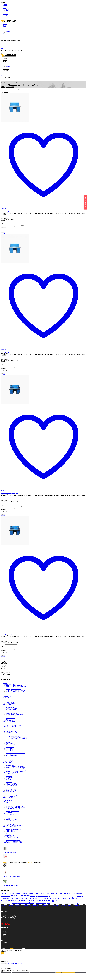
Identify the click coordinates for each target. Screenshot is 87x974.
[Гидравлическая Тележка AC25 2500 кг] (5, 857)
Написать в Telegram (6, 924)
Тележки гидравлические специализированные (16, 692)
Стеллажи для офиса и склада (12, 729)
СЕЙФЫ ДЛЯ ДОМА (10, 822)
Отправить (3, 227)
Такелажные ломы (10, 747)
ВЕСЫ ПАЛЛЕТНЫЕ (10, 830)
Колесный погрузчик (54, 893)
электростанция (4, 906)
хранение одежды (22, 905)
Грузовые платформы (10, 745)
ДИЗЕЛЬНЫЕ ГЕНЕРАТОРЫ (11, 796)
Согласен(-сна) (59, 972)
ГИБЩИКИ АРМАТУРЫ (11, 790)
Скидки (4, 935)
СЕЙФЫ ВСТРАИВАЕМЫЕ (11, 819)
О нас (4, 930)
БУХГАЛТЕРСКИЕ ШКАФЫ (11, 805)
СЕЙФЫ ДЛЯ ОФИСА (10, 814)
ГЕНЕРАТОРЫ (6, 793)
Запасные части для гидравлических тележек (15, 767)
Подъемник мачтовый (13, 735)
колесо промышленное (26, 898)
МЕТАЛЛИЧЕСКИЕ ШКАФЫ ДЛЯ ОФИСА (14, 806)
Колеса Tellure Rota (10, 760)
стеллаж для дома (77, 903)
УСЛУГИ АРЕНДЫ (7, 838)
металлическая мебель (9, 901)
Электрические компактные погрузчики (14, 714)
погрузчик (53, 900)
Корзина (5, 942)
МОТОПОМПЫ (9, 779)
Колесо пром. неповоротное (10, 852)
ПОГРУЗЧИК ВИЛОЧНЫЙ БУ (12, 837)
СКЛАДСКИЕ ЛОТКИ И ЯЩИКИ (9, 724)
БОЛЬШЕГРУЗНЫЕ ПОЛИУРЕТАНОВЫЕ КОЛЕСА (16, 751)
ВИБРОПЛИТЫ (9, 776)
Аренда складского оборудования (13, 840)
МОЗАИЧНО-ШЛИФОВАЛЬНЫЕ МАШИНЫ (15, 787)
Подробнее (3, 233)
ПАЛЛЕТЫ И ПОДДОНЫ (8, 797)
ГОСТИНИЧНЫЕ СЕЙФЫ (11, 815)
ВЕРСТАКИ (8, 803)
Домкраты (8, 742)
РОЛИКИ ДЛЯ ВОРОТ (7, 800)
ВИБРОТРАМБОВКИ (10, 777)
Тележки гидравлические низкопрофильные (15, 691)
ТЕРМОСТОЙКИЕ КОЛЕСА (11, 755)
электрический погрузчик (75, 905)
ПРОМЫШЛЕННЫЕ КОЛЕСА (9, 748)
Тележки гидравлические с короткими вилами (16, 686)
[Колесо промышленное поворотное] (5, 866)
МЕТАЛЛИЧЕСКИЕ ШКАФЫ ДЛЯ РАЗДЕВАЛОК (15, 807)
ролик (73, 900)
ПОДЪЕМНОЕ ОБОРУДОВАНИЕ (10, 739)
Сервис (7, 10)
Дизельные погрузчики (10, 712)
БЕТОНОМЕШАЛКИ (10, 773)
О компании (5, 14)
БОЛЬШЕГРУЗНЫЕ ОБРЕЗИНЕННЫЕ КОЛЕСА (15, 753)
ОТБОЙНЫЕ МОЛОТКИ (11, 789)
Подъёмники (8, 733)
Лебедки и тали (9, 741)
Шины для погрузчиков (70, 893)
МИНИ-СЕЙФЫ (9, 817)
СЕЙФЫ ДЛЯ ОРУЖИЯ (10, 823)
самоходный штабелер (20, 903)
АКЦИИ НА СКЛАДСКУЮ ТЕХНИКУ (10, 681)
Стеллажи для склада (10, 730)
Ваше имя (3, 220)
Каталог (5, 5)
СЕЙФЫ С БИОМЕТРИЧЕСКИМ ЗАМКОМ (14, 825)
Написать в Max (4, 923)
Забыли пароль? (10, 963)
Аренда (7, 9)
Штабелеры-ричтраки (10, 703)
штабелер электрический (64, 905)
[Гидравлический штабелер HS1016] (5, 874)
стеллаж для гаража (68, 903)
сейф (30, 903)
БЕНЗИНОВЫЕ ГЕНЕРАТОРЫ (12, 795)
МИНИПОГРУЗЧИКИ (10, 718)
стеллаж (52, 903)
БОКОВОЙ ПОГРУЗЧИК (11, 715)
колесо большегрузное (14, 898)
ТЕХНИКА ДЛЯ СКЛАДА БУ (8, 835)
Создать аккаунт (18, 963)
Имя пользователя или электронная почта (10, 959)
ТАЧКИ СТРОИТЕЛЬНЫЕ (11, 774)
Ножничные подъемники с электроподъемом (20, 737)
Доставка (5, 15)
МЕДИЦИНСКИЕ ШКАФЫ (11, 809)
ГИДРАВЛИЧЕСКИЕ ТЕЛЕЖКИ (9, 684)
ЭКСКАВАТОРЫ (6, 722)
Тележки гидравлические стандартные (14, 685)
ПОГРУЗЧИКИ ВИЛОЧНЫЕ (8, 710)
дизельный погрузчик (69, 896)
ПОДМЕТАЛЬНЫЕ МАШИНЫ (9, 762)
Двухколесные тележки (11, 707)
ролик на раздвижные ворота (79, 900)
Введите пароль (4, 961)
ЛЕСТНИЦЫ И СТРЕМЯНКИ (11, 785)
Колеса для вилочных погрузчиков (10, 893)
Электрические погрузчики (11, 713)
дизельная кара (54, 896)
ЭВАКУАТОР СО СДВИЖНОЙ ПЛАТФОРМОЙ (12, 799)
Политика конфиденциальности (69, 972)
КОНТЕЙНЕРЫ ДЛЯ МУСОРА (9, 834)
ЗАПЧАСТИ (5, 764)
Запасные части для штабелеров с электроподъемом (17, 770)
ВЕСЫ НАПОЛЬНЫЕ (10, 828)
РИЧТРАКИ (5, 719)
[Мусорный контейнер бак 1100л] (5, 883)
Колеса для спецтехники (38, 893)
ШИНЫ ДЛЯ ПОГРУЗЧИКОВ (9, 721)
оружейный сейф (43, 901)
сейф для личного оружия (41, 903)
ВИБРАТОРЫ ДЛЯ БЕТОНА (11, 778)
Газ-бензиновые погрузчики (12, 716)
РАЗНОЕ (5, 683)
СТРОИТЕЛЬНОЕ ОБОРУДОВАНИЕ (10, 772)
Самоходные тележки (7, 696)
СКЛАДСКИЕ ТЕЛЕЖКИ (8, 704)
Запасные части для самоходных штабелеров (15, 771)
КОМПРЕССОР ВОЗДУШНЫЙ (12, 784)
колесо (7, 898)
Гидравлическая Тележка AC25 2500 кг (12, 860)
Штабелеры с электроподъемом (13, 700)
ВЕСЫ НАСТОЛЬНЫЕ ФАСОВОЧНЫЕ (13, 829)
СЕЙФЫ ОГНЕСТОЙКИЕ (11, 824)
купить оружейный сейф (57, 898)
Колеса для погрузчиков (25, 893)
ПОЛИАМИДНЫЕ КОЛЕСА (11, 758)
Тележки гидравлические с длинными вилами (15, 687)
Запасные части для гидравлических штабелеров (16, 768)
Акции (4, 6)
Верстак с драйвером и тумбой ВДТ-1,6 (9, 634)
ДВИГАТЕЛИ (5, 801)
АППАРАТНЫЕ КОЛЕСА (10, 754)
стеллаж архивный (59, 903)
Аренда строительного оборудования (14, 841)
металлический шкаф (27, 900)
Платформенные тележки (11, 708)
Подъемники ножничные (13, 736)
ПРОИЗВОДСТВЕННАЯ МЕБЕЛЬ (12, 811)
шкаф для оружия (31, 905)
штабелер (41, 905)
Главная (5, 4)
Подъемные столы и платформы (13, 732)
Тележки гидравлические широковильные (15, 695)
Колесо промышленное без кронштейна (14, 756)
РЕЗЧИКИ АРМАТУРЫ (10, 780)
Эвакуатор (8, 11)
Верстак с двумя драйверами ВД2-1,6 (9, 352)
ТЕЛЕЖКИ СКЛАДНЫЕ (10, 706)
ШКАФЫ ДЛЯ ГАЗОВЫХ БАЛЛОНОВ (13, 808)
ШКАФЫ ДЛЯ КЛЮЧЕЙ (10, 812)
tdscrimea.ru (12, 948)
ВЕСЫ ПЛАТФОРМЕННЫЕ (11, 831)
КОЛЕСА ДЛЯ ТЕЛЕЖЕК (10, 749)
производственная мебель (65, 900)
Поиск (2, 953)
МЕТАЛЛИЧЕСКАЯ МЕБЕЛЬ (9, 802)
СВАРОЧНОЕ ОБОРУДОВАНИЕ (9, 791)
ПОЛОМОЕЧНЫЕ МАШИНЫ (9, 761)
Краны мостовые (9, 743)
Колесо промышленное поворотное (11, 869)
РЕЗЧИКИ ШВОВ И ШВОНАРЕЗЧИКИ (14, 788)
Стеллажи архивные (10, 727)
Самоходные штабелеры (11, 701)
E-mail (2, 223)
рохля (11, 903)
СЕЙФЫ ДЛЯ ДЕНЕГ (10, 820)
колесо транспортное (42, 898)
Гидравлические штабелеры (12, 698)
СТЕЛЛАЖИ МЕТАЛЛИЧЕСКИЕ (9, 726)
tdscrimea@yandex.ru (5, 51)
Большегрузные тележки (11, 709)
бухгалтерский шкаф (5, 896)
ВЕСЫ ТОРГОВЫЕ (9, 832)
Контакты (5, 16)
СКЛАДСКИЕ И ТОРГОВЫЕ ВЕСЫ (10, 826)
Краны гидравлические (10, 744)
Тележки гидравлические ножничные (14, 694)
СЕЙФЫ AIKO (8, 818)
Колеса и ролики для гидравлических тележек (16, 766)
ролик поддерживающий (5, 903)
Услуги (4, 8)
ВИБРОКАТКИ (9, 782)
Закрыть (2, 232)
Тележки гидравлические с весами (13, 689)
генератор (33, 896)
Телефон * (3, 222)
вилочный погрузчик (20, 895)
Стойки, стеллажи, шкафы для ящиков (14, 725)
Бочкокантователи (10, 702)
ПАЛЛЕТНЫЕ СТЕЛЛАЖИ (8, 720)
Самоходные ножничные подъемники (19, 738)
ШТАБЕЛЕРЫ (6, 697)
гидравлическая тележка (42, 896)
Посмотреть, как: (4, 92)
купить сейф (69, 898)
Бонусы (7, 12)
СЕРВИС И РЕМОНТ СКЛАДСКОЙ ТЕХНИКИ (12, 842)
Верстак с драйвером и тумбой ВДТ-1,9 (9, 493)
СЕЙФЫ (4, 813)
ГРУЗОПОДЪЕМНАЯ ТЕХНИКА (9, 731)
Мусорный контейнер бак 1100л (10, 885)
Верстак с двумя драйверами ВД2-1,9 (9, 211)
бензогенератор (79, 893)
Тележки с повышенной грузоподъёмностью (15, 690)
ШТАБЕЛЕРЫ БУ (9, 836)
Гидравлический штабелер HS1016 (11, 876)
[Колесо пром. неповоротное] (5, 850)
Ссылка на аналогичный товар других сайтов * (11, 226)
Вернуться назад (8, 86)
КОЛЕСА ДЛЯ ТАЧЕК (10, 750)
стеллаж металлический (12, 905)
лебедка (76, 898)
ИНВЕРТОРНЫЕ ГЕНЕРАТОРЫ (12, 794)
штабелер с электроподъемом (51, 905)
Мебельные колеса (10, 759)
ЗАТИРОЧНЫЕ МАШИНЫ (11, 783)
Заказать (2, 215)
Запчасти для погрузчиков (11, 765)
